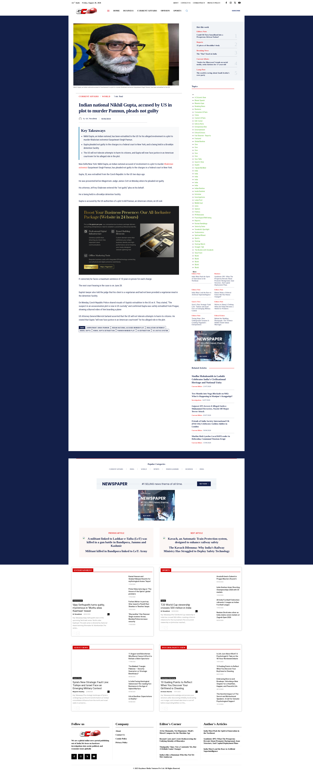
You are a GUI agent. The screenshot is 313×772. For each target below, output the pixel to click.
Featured (198, 138)
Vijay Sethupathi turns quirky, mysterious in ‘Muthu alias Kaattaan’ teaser (89, 639)
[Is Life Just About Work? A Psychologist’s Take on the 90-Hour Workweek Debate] (209, 688)
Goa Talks (198, 159)
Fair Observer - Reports (203, 135)
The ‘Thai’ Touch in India (207, 54)
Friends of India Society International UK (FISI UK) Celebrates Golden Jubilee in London (210, 424)
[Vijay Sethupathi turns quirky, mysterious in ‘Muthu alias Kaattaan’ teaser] (91, 619)
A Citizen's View (200, 97)
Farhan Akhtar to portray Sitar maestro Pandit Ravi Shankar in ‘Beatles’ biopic (139, 635)
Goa (196, 144)
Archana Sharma (166, 723)
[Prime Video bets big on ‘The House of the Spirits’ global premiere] (121, 623)
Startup (197, 241)
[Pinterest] (139, 118)
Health (197, 165)
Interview (198, 194)
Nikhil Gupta (85, 331)
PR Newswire (199, 215)
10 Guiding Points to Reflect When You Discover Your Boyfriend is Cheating (228, 700)
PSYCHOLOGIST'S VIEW (173, 679)
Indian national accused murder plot (128, 328)
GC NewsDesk (91, 119)
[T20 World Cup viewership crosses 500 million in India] (179, 619)
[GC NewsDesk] (81, 118)
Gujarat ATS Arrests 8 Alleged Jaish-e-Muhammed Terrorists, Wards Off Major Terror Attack (210, 409)
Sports (197, 238)
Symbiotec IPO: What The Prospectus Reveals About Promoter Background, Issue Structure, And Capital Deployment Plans (224, 281)
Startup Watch (200, 244)
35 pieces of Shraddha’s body (208, 45)
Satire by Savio (200, 226)
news (196, 206)
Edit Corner (199, 121)
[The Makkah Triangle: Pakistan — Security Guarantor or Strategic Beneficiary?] (121, 700)
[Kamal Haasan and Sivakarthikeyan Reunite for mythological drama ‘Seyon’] (121, 610)
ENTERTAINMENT (83, 601)
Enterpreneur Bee (201, 127)
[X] (235, 3)
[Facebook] (226, 3)
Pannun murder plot (126, 331)
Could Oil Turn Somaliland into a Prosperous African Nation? (210, 36)
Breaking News (203, 51)
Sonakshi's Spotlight (202, 229)
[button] (187, 11)
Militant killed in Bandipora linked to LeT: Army (116, 580)
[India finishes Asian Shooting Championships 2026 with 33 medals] (209, 621)
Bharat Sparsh (200, 100)
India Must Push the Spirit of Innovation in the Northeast (201, 279)
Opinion (197, 209)
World (106, 96)
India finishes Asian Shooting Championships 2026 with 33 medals (228, 621)
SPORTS (166, 601)
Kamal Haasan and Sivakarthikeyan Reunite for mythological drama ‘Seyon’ (140, 610)
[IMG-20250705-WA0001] (129, 240)
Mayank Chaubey (78, 723)
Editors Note (202, 31)
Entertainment (200, 130)
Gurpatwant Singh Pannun (98, 328)
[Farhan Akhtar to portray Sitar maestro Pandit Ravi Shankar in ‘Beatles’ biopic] (121, 635)
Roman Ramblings (201, 223)
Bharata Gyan (199, 103)
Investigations (200, 197)
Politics (197, 212)
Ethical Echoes (200, 133)
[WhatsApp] (144, 118)
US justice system (160, 331)
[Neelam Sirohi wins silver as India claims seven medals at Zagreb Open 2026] (209, 646)
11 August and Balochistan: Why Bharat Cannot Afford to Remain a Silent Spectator (140, 687)
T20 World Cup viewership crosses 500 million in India (176, 638)
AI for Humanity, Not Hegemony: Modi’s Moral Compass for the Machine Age (176, 763)
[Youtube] (239, 3)
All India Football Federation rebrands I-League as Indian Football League (228, 633)
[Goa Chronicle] (86, 11)
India (196, 171)
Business (198, 109)
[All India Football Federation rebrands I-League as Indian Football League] (209, 634)
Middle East (199, 203)
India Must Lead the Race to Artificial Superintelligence (201, 294)
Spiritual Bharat (200, 235)
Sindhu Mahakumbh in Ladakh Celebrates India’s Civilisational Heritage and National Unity (209, 379)
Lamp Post (201, 70)
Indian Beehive (200, 188)
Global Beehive (200, 141)
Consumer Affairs (201, 112)
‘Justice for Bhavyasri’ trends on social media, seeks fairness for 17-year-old (212, 63)
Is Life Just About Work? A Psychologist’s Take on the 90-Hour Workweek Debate (227, 687)
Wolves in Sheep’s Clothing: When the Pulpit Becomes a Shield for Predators (224, 307)
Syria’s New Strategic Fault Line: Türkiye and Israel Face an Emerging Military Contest (201, 308)
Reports (200, 42)
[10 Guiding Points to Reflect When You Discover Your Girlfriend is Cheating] (179, 697)
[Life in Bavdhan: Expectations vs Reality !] (121, 730)
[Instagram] (230, 3)
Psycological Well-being (203, 218)
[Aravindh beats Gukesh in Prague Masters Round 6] (209, 610)
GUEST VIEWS (81, 679)
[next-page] (78, 664)
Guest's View (199, 162)
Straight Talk (199, 247)
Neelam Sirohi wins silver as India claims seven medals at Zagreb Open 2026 (228, 646)
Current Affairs (89, 96)
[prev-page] (74, 664)
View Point (198, 253)
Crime (197, 115)
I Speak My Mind (200, 168)
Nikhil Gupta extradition (104, 331)
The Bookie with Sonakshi (204, 250)
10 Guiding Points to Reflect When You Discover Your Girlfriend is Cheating (176, 716)
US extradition (143, 331)
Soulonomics (199, 232)
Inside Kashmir (200, 191)
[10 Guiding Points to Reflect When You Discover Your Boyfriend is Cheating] (209, 700)
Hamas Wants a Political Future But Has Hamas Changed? (222, 295)
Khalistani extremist (156, 328)
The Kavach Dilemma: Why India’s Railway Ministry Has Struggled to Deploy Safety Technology (197, 580)
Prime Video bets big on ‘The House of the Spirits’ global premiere (140, 622)
